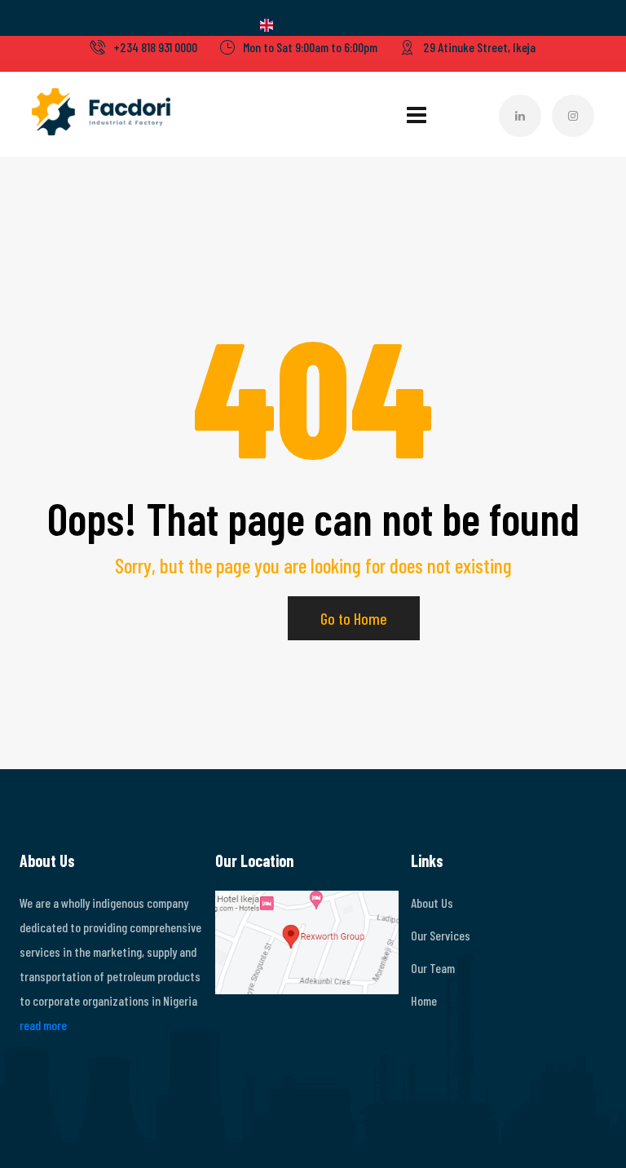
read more (43, 1025)
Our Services (440, 935)
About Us (432, 902)
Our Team (433, 968)
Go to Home (353, 618)
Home (424, 1000)
